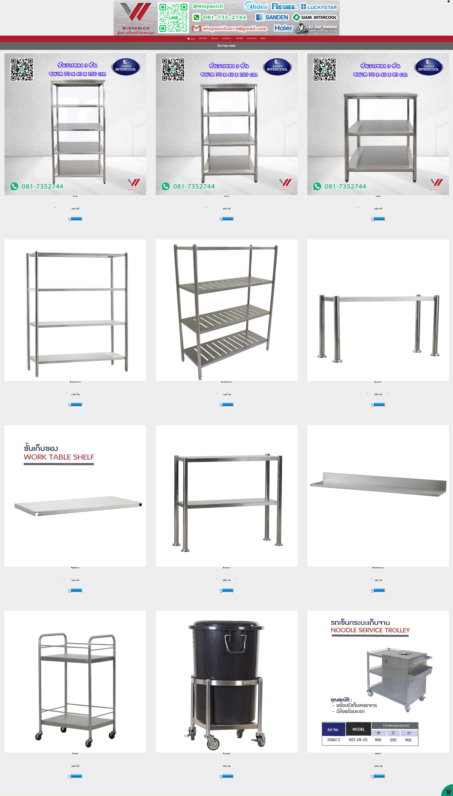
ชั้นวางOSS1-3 (378, 382)
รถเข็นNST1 (378, 754)
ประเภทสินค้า (226, 38)
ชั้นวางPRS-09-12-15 (75, 382)
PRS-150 (75, 196)
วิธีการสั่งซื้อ (239, 38)
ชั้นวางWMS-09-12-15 (378, 568)
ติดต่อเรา (263, 38)
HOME (192, 39)
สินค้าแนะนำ (214, 38)
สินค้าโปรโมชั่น (203, 38)
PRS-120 (226, 196)
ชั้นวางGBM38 (226, 754)
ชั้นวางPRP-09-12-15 (226, 382)
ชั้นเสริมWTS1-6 (75, 568)
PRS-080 (378, 196)
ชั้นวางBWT (75, 754)
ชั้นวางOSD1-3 (226, 568)
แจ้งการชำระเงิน (251, 38)
